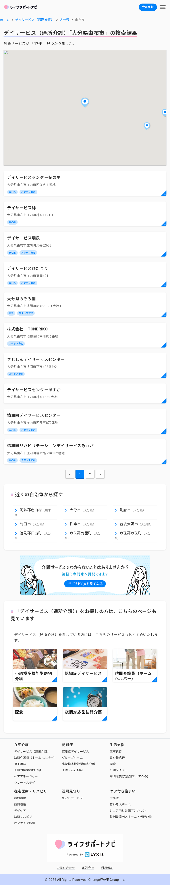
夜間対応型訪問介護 (27, 770)
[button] (85, 102)
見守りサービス (72, 798)
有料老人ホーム (120, 804)
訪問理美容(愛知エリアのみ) (129, 776)
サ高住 (114, 798)
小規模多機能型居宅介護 (78, 764)
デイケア (20, 810)
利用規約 (107, 867)
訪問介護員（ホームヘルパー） (35, 757)
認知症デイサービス (75, 751)
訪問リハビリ (23, 816)
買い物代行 (117, 757)
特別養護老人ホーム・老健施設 (131, 816)
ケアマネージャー (26, 776)
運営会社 (88, 867)
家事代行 (116, 751)
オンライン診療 (24, 823)
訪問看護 (20, 804)
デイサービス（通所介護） (32, 751)
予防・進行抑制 (72, 770)
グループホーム (72, 757)
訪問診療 (20, 798)
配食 (113, 764)
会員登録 (148, 7)
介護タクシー (119, 770)
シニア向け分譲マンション (128, 810)
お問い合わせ (66, 867)
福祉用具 (20, 764)
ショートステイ (24, 782)
